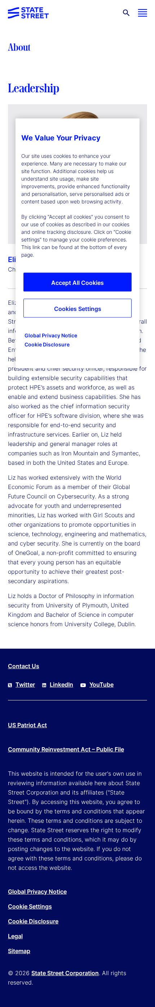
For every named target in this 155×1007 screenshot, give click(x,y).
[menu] (142, 12)
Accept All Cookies (77, 283)
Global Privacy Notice (37, 891)
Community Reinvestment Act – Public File (66, 749)
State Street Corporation (65, 973)
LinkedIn (61, 684)
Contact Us (23, 666)
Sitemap (19, 951)
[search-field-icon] (126, 12)
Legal (15, 936)
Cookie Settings (30, 906)
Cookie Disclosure (33, 921)
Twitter (25, 684)
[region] (77, 243)
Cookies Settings (77, 309)
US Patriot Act (27, 725)
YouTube (101, 684)
